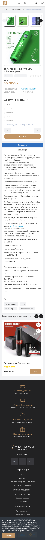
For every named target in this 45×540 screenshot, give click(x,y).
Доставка (22, 478)
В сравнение (27, 125)
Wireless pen (10, 309)
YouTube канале (17, 226)
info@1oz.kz (22, 450)
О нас (22, 474)
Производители (22, 511)
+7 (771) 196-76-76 (24, 447)
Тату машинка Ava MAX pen (17, 363)
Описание (22, 145)
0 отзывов (8, 76)
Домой (4, 9)
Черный (9, 109)
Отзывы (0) (22, 150)
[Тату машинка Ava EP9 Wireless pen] (22, 47)
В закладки (12, 125)
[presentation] (36, 316)
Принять (8, 535)
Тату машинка (10, 304)
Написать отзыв (20, 76)
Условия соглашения (22, 485)
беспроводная (27, 309)
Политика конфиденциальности (23, 482)
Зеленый (9, 120)
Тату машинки (16, 9)
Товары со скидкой (22, 514)
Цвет (7, 104)
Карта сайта (22, 502)
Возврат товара (22, 498)
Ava (23, 304)
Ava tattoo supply (28, 89)
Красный (9, 113)
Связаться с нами (22, 494)
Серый (8, 116)
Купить (22, 136)
